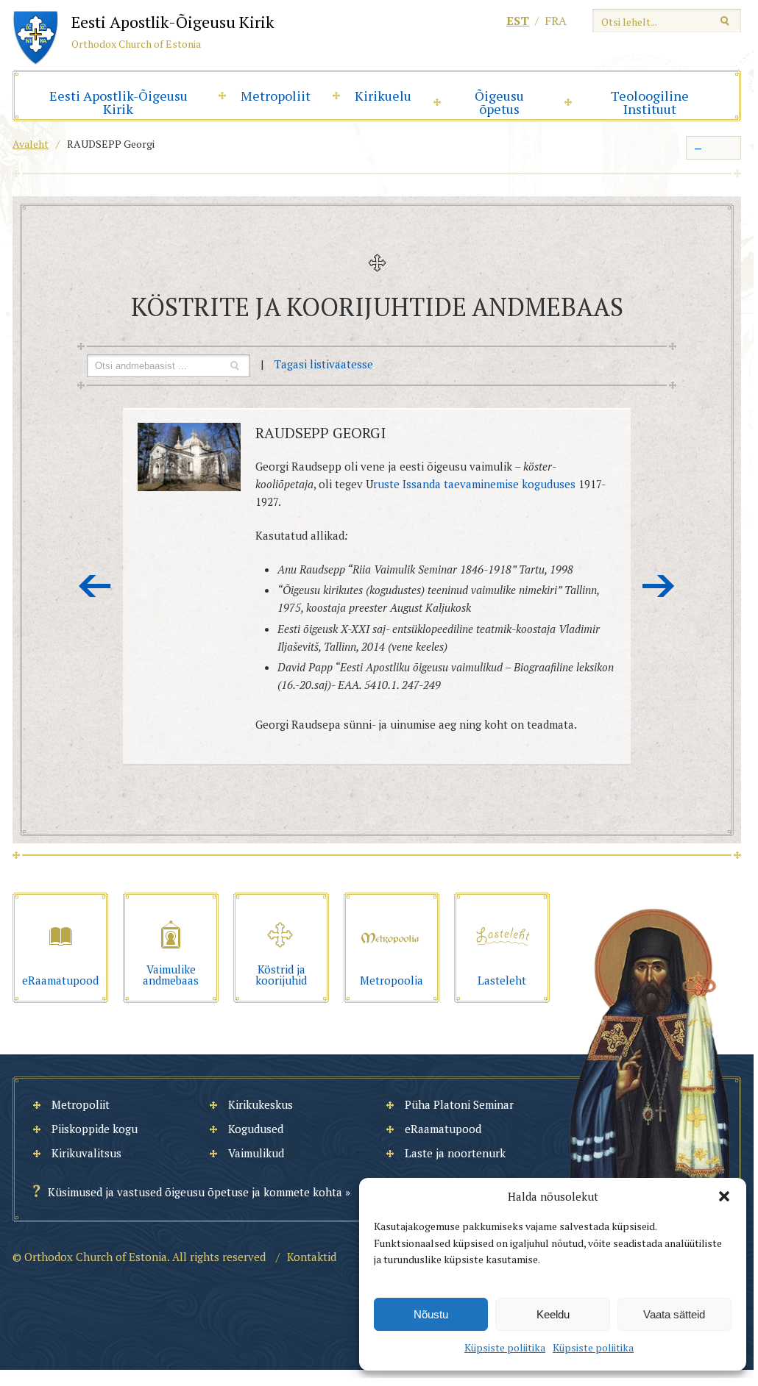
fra (556, 20)
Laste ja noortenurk (455, 1153)
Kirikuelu (383, 95)
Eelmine (95, 586)
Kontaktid (311, 1256)
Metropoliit (276, 95)
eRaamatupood (443, 1128)
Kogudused (255, 1128)
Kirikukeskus (260, 1104)
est (517, 20)
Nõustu (431, 1314)
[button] (724, 1196)
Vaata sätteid (674, 1314)
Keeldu (553, 1314)
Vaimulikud (256, 1153)
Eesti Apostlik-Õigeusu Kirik (118, 102)
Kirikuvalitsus (86, 1153)
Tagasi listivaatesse (323, 364)
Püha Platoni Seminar (459, 1104)
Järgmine (658, 586)
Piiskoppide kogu (95, 1128)
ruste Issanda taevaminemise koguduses (474, 483)
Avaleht (31, 144)
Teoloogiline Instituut (650, 102)
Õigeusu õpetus (499, 102)
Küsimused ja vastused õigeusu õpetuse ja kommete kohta (195, 1192)
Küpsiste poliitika (504, 1347)
